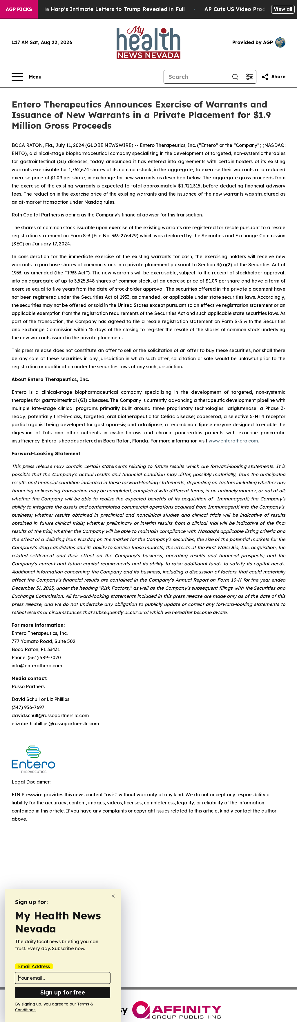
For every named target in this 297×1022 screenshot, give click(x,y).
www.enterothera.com (233, 441)
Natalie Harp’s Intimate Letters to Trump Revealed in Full (107, 9)
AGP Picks (19, 9)
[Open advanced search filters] (249, 76)
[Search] (235, 76)
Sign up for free (62, 992)
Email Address (34, 966)
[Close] (113, 896)
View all (283, 9)
